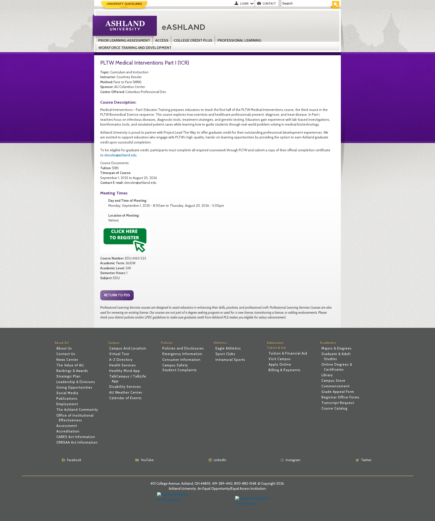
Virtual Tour (119, 354)
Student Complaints (179, 370)
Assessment (66, 426)
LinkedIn (220, 460)
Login (244, 3)
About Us (64, 348)
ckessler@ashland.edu (120, 155)
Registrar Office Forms (340, 397)
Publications (67, 398)
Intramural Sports (230, 360)
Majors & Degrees (336, 348)
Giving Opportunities (74, 387)
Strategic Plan (68, 376)
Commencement (335, 386)
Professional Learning (239, 40)
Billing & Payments (285, 370)
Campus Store (333, 381)
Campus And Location (127, 348)
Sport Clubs (225, 354)
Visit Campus (280, 359)
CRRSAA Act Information (77, 442)
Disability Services (125, 387)
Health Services (122, 365)
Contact (269, 3)
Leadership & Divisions (75, 382)
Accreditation (68, 431)
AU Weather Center (125, 392)
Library (327, 375)
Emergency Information (182, 354)
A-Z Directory (121, 360)
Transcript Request (337, 403)
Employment (67, 404)
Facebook (74, 460)
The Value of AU (70, 365)
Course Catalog (334, 408)
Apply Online (280, 364)
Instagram (293, 460)
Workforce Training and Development (134, 47)
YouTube (147, 460)
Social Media (67, 393)
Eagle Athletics (228, 348)
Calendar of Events (125, 398)
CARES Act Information (75, 437)
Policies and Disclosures (183, 348)
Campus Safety (175, 365)
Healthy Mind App (124, 371)
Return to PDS (117, 295)
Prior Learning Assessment (124, 40)
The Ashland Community (77, 410)
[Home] (218, 26)
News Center (67, 360)
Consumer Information (181, 360)
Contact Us (65, 354)
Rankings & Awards (72, 371)
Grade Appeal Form (337, 392)
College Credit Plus (193, 40)
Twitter (366, 460)
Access (161, 40)
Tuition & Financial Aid (288, 353)
